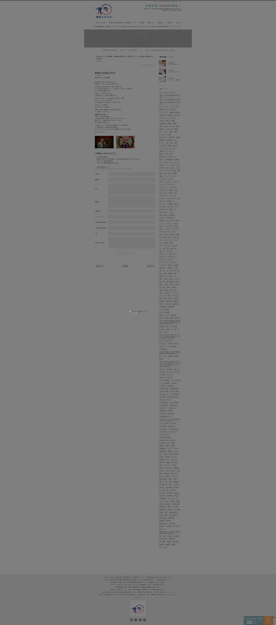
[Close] (138, 313)
